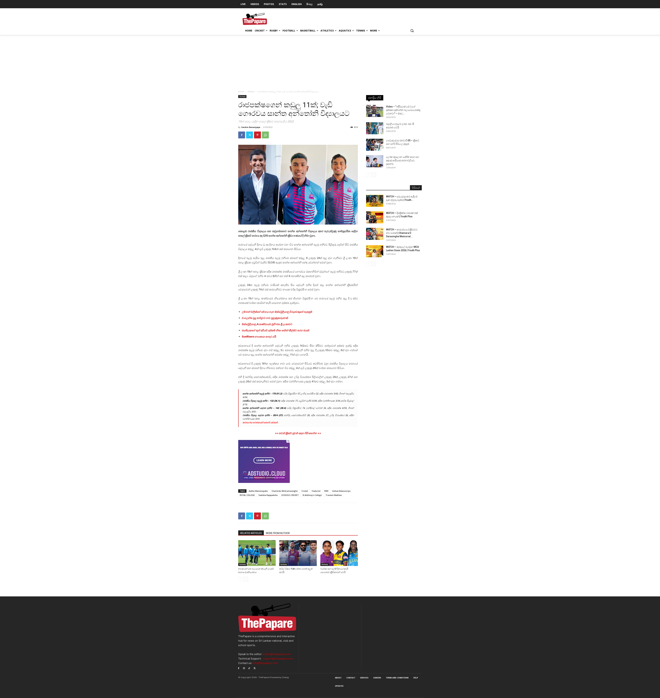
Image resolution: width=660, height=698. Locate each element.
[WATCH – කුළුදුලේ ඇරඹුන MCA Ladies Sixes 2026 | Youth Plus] (374, 251)
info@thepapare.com (265, 663)
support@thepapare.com (278, 658)
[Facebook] (241, 135)
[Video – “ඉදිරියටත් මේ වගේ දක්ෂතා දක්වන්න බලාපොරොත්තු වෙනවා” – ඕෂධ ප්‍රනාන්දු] (374, 111)
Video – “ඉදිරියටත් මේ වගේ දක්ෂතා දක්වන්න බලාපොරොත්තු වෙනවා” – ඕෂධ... (403, 110)
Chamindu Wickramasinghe (285, 491)
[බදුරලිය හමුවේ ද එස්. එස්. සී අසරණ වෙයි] (374, 128)
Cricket (304, 491)
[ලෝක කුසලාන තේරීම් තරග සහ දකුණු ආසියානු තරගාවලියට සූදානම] (374, 161)
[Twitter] (249, 135)
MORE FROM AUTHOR (278, 533)
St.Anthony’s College (312, 495)
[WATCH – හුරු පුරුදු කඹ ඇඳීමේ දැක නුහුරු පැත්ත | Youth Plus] (374, 201)
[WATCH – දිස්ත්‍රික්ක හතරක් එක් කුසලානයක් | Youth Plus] (374, 217)
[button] (412, 30)
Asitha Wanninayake (258, 491)
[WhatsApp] (265, 135)
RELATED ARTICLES (251, 533)
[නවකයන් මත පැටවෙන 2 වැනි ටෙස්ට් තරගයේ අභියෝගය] (257, 553)
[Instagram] (244, 668)
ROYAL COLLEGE (247, 495)
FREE (326, 491)
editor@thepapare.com (277, 654)
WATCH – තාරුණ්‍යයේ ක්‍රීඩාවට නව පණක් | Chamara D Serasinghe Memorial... (402, 233)
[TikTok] (249, 668)
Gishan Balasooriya (341, 491)
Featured (316, 491)
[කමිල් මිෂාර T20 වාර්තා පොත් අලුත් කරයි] (298, 553)
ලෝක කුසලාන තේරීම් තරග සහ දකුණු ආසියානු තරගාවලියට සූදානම (402, 160)
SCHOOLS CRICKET (290, 495)
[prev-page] (240, 579)
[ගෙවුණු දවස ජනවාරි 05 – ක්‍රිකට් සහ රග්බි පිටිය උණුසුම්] (374, 145)
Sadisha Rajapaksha (268, 495)
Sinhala (251, 91)
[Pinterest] (257, 135)
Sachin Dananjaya (250, 127)
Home (241, 91)
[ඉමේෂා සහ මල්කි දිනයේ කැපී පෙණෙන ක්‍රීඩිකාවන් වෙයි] (339, 553)
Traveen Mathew (334, 495)
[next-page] (246, 579)
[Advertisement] (330, 60)
